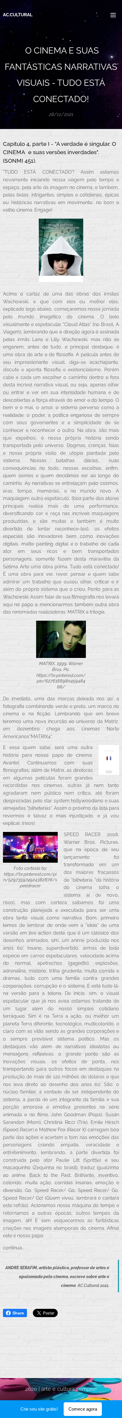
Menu (113, 15)
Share (18, 1313)
